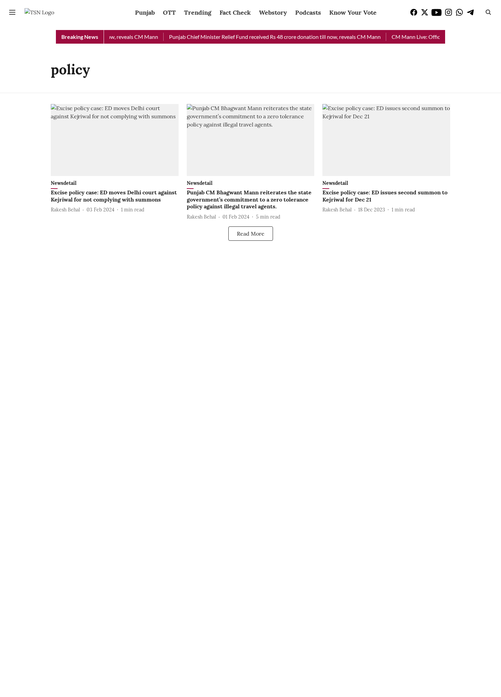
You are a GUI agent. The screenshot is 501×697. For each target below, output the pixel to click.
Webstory (273, 12)
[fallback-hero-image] (115, 140)
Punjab (145, 12)
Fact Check (235, 12)
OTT (169, 12)
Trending (197, 12)
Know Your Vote (353, 12)
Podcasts (308, 12)
